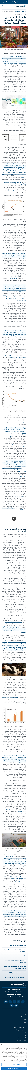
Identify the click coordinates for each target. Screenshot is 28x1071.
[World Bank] (18, 984)
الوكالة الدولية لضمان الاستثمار (14, 994)
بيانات (25, 1035)
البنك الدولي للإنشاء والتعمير (14, 989)
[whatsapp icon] (18, 1001)
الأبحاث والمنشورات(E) (21, 1030)
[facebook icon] (23, 1001)
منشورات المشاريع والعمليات (19, 1027)
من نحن (24, 1011)
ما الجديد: (24, 956)
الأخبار (24, 1014)
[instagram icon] (6, 1001)
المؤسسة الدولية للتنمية (20, 991)
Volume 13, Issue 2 (22, 422)
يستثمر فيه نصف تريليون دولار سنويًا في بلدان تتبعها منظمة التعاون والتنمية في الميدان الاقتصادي (15, 858)
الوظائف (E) (23, 1017)
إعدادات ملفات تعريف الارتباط (14, 1064)
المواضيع (24, 1024)
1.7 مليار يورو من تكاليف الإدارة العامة (17, 866)
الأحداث (24, 1032)
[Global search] (3, 2)
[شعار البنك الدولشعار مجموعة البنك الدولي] (20, 6)
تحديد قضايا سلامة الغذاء (20, 881)
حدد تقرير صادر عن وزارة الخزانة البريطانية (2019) (15, 977)
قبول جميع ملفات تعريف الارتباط (14, 1068)
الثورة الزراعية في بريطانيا (13, 276)
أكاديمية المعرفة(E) (22, 1038)
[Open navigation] (2, 6)
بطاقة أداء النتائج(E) (21, 1040)
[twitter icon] (14, 1001)
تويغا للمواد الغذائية (19, 496)
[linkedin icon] (10, 1001)
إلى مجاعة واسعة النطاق (11, 190)
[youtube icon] (16, 1005)
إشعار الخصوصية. (22, 1061)
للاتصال (24, 1019)
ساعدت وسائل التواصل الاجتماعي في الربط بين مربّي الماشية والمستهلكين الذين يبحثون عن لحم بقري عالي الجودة (14, 469)
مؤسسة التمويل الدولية (8, 991)
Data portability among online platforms (15, 973)
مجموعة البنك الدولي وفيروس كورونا (18, 945)
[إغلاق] (1, 1044)
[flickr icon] (12, 1005)
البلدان (24, 1022)
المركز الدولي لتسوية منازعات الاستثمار (14, 996)
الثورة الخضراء (13, 278)
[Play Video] (14, 519)
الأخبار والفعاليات (14, 2)
